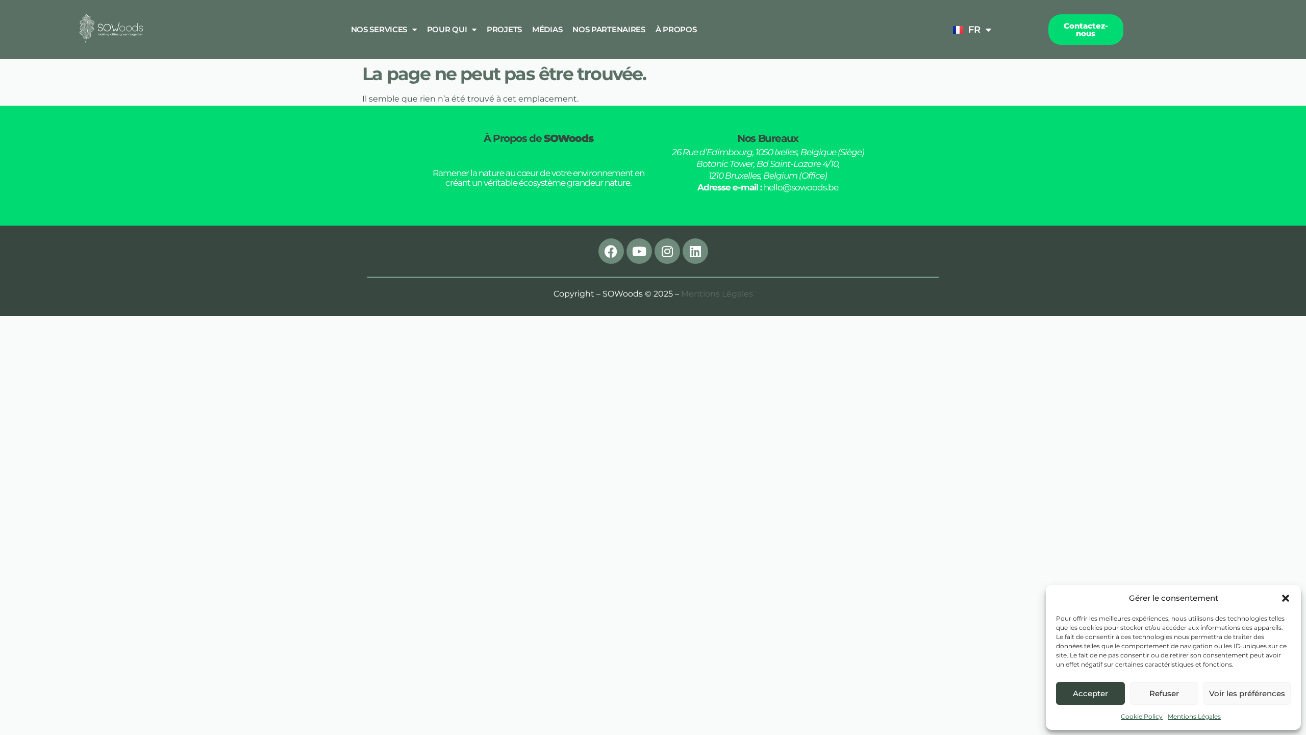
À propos (676, 29)
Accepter (1090, 693)
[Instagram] (667, 251)
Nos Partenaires (608, 29)
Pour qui (447, 29)
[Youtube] (639, 251)
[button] (1285, 598)
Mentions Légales (1194, 716)
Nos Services (379, 29)
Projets (504, 29)
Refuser (1164, 693)
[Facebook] (611, 251)
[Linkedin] (695, 251)
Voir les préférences (1247, 693)
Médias (547, 29)
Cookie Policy (1142, 716)
